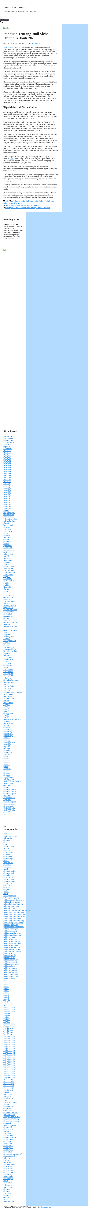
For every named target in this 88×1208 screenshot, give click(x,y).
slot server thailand (10, 610)
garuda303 (7, 486)
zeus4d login (8, 694)
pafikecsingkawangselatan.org (14, 914)
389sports (6, 748)
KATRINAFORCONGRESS (14, 7)
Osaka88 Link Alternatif (12, 781)
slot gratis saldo (9, 1164)
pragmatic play (8, 1201)
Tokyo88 (6, 634)
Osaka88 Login (9, 808)
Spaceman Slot (8, 612)
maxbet (6, 1160)
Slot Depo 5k (8, 670)
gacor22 (6, 892)
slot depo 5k (7, 752)
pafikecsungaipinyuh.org (12, 933)
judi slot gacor (8, 436)
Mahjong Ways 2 (9, 606)
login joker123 (8, 877)
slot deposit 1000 (9, 1137)
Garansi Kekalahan (10, 630)
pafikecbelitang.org (10, 939)
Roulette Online (9, 570)
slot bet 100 (7, 614)
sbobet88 (6, 533)
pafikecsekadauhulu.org (12, 951)
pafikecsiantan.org (10, 931)
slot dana (6, 535)
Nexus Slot (7, 604)
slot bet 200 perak (9, 789)
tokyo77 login (8, 1139)
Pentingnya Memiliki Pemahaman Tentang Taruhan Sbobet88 (27, 208)
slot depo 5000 (8, 440)
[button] (2, 23)
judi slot (6, 1131)
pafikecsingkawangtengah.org (14, 916)
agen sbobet (7, 546)
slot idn (6, 539)
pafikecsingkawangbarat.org (13, 912)
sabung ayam (8, 616)
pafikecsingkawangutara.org (13, 921)
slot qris (6, 618)
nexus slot (7, 1123)
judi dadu (29, 201)
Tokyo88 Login (9, 1007)
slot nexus (7, 542)
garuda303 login (9, 742)
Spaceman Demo (9, 649)
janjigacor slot (8, 682)
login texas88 (8, 863)
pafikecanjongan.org (10, 925)
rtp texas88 (7, 865)
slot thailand (7, 665)
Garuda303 (7, 560)
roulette (6, 544)
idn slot (6, 523)
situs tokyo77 (8, 1141)
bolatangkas (7, 655)
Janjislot (6, 632)
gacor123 (6, 738)
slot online (7, 562)
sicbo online (18, 203)
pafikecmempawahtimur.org (13, 927)
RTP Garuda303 (9, 581)
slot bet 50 (7, 787)
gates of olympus (9, 1125)
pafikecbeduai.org (9, 956)
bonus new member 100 (12, 719)
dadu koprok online (18, 201)
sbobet (5, 593)
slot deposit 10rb (9, 659)
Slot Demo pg (8, 647)
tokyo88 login (8, 1135)
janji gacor (7, 537)
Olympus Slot (8, 447)
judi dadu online (9, 1115)
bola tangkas (7, 696)
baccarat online (8, 517)
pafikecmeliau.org (9, 966)
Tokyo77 (6, 577)
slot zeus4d (7, 769)
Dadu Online (8, 703)
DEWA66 (7, 451)
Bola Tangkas (8, 568)
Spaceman (7, 444)
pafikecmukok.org (10, 968)
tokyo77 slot (7, 1187)
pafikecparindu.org (10, 970)
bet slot (6, 1092)
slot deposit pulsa (9, 896)
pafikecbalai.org (9, 954)
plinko (5, 767)
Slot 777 (6, 628)
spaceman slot (8, 531)
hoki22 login (8, 1177)
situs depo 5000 (9, 798)
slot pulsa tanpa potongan (12, 692)
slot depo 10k (8, 674)
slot (4, 814)
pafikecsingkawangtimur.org (13, 918)
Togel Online (8, 575)
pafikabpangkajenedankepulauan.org (16, 910)
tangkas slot (7, 558)
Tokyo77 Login (9, 1036)
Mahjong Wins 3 (9, 1024)
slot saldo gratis (9, 1106)
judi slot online (8, 779)
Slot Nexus (7, 657)
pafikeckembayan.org (11, 964)
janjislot (6, 869)
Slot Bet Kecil (8, 442)
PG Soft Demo (8, 699)
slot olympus (8, 1098)
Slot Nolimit (7, 883)
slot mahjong (8, 713)
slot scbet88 (7, 850)
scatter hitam (7, 1111)
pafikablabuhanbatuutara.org (13, 900)
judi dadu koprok (40, 201)
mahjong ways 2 (9, 513)
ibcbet (5, 591)
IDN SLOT (7, 449)
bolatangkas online (10, 519)
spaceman (7, 690)
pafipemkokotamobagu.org (13, 904)
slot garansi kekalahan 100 (13, 1154)
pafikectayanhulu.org (11, 974)
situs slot (6, 527)
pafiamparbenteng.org (11, 906)
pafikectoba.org (9, 978)
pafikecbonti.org (9, 958)
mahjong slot (8, 438)
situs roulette (7, 548)
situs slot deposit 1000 (11, 1156)
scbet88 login (8, 852)
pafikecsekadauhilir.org (11, 949)
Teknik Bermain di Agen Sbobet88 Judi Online (22, 205)
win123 (6, 715)
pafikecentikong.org (10, 960)
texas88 (6, 861)
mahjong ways (8, 688)
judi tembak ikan (9, 521)
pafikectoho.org (9, 937)
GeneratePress (45, 1207)
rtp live (5, 661)
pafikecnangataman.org (11, 947)
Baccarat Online (9, 573)
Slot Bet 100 (7, 1003)
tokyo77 (6, 684)
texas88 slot (7, 867)
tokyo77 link (8, 1144)
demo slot (6, 484)
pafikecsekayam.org (10, 972)
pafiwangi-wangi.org (11, 898)
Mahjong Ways (8, 637)
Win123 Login (8, 1028)
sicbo (12, 159)
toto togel (6, 754)
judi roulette (7, 838)
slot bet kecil (7, 1108)
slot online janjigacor (10, 680)
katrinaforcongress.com (11, 47)
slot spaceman (8, 1129)
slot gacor (6, 756)
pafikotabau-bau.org (10, 908)
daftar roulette (8, 554)
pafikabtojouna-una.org (11, 902)
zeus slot (6, 721)
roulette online (8, 515)
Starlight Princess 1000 (11, 1117)
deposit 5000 (8, 597)
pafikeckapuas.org (10, 962)
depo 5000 (7, 785)
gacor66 (6, 709)
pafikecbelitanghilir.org (11, 941)
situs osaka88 (8, 1166)
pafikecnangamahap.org (12, 943)
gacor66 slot (7, 725)
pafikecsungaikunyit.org (12, 935)
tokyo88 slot (7, 1094)
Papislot (6, 583)
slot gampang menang (11, 1119)
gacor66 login (8, 729)
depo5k (6, 1197)
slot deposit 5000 (9, 641)
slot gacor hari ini (9, 566)
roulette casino (8, 550)
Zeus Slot (6, 620)
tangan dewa (8, 723)
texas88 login (8, 777)
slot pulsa (6, 890)
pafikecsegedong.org (10, 929)
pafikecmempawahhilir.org (13, 923)
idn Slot (6, 511)
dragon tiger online (10, 836)
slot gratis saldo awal (10, 1113)
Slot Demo (7, 663)
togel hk (6, 556)
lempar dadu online (10, 1102)
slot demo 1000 (9, 881)
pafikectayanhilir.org (10, 976)
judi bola (6, 1158)
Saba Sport (7, 678)
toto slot (6, 701)
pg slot (5, 1199)
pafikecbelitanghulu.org (12, 945)
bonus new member (10, 626)
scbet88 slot (7, 854)
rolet (5, 552)
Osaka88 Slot (8, 783)
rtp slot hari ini (8, 595)
